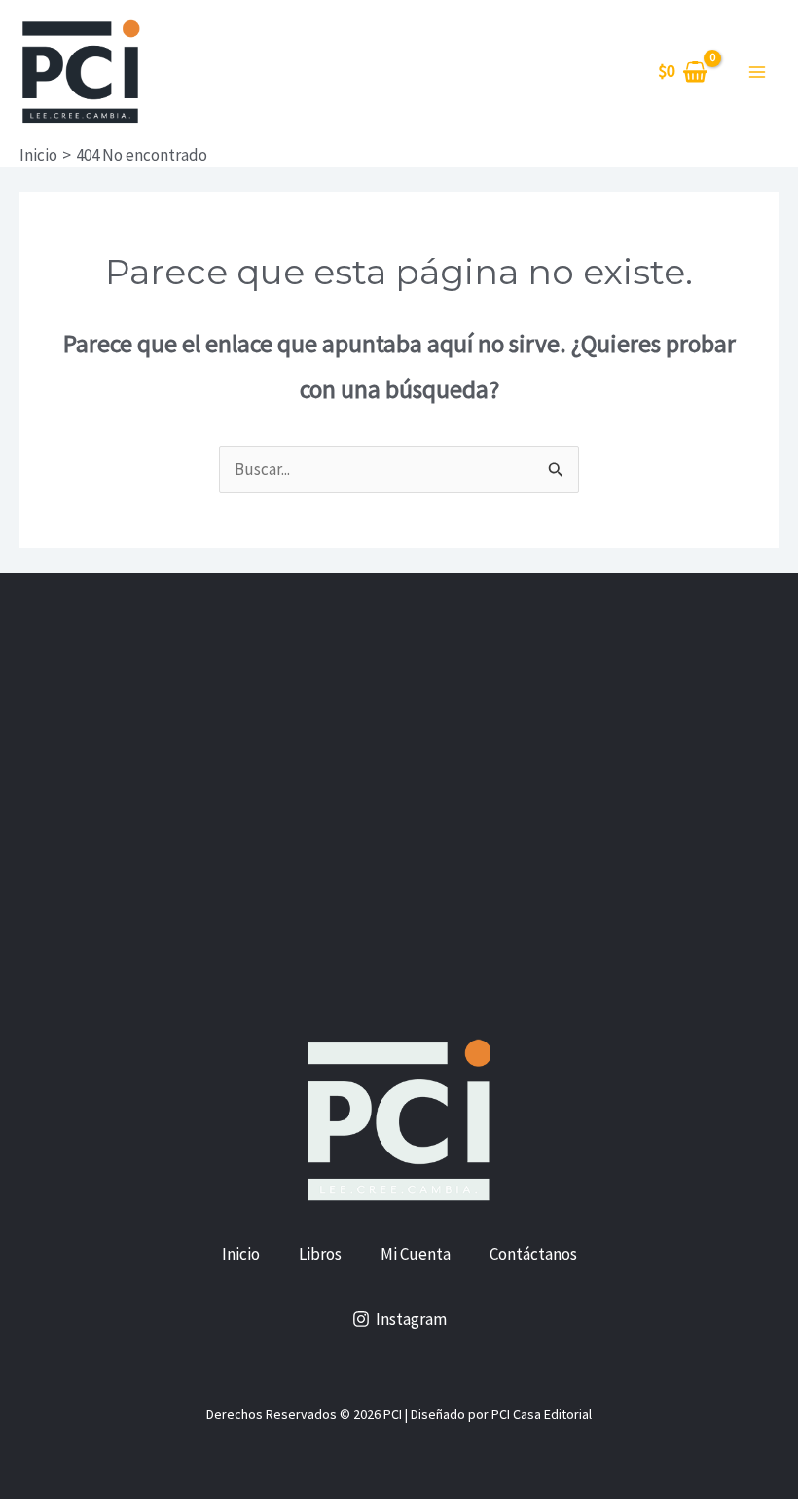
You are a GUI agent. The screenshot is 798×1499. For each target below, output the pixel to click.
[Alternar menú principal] (757, 72)
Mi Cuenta (416, 1253)
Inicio (241, 1253)
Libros (320, 1253)
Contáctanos (533, 1253)
